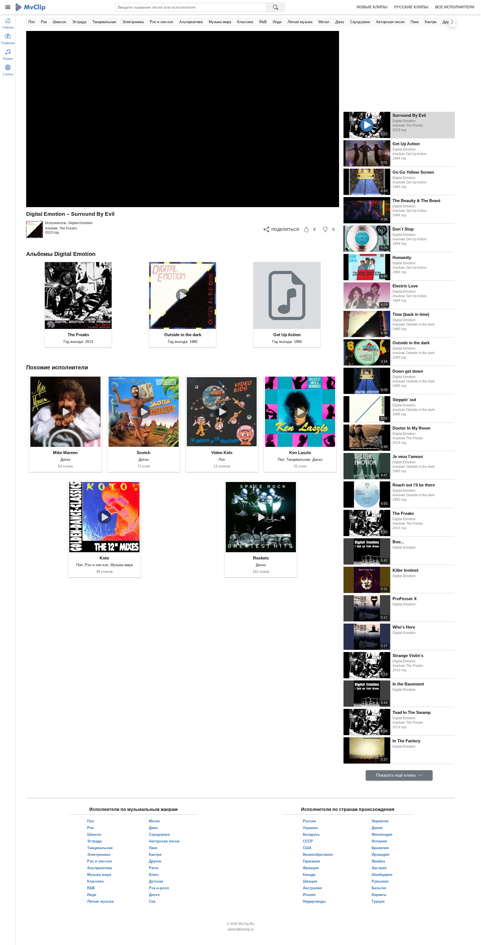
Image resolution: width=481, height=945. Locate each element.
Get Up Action (287, 334)
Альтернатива (191, 22)
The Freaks (68, 228)
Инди (277, 22)
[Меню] (8, 7)
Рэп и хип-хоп (161, 22)
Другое (448, 22)
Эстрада (79, 22)
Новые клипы (372, 7)
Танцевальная (104, 22)
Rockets (261, 558)
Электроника (133, 22)
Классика (245, 22)
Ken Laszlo (300, 452)
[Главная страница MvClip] (30, 7)
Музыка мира (220, 22)
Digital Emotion (80, 223)
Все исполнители (454, 7)
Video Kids (221, 452)
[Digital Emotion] (34, 229)
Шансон (59, 22)
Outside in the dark (182, 334)
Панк (415, 22)
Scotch (143, 452)
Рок (44, 22)
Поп (31, 22)
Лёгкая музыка (300, 22)
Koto (104, 558)
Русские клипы (411, 7)
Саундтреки (360, 22)
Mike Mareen (65, 452)
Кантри (430, 22)
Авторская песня (390, 22)
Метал (323, 22)
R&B (263, 22)
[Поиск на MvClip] (275, 7)
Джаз (339, 22)
